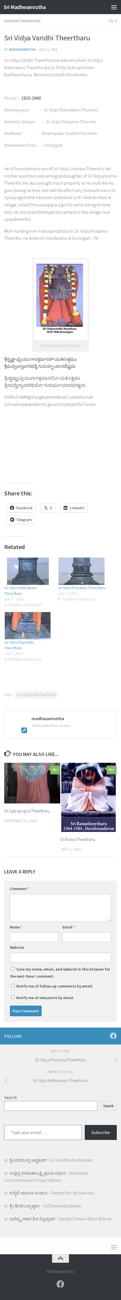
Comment (20, 888)
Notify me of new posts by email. (45, 997)
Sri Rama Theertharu (77, 839)
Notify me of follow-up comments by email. (54, 986)
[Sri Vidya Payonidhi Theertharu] (28, 625)
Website (17, 947)
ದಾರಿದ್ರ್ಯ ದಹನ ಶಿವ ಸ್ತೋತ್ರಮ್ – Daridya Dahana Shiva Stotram (60, 1219)
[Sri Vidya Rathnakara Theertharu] (28, 571)
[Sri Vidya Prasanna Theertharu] (82, 571)
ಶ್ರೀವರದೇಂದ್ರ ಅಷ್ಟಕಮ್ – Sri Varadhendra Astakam (51, 1160)
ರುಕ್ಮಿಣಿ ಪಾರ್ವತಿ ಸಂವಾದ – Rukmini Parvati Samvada (51, 1193)
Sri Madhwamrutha (25, 7)
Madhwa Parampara (22, 20)
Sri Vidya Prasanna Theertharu (81, 587)
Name (16, 927)
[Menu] (114, 7)
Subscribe (100, 1132)
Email (68, 927)
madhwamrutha (22, 49)
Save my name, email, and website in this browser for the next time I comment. (60, 973)
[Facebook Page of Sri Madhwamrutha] (113, 1035)
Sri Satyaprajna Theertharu (27, 811)
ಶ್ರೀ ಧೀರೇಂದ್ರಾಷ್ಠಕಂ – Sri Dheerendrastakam (45, 1206)
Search (108, 1106)
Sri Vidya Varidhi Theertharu (36, 694)
